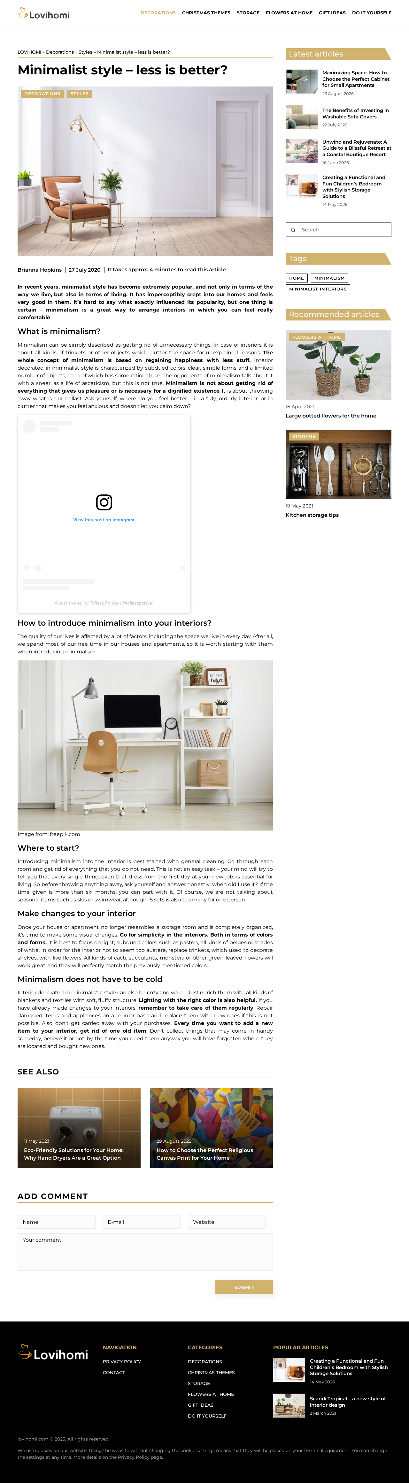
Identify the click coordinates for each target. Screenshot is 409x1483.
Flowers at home (289, 13)
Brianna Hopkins (40, 270)
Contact (114, 1372)
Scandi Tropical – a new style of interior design (348, 1402)
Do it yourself (371, 13)
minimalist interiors (318, 288)
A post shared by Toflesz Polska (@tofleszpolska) (104, 603)
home (296, 278)
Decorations (158, 13)
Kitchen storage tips (312, 515)
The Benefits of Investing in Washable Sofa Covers (355, 113)
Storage (248, 13)
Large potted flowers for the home (331, 416)
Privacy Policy (134, 1457)
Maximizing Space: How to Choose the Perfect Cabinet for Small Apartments (356, 79)
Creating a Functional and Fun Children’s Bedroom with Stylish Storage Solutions (353, 186)
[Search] (293, 230)
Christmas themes (206, 13)
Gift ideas (332, 13)
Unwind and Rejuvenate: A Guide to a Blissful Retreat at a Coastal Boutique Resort (356, 148)
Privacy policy (122, 1362)
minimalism (329, 278)
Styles (80, 93)
